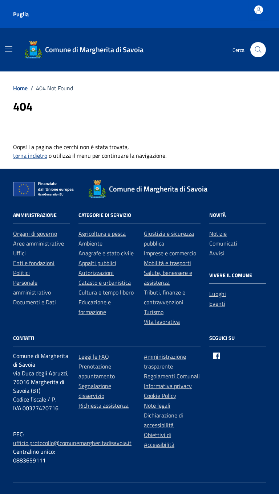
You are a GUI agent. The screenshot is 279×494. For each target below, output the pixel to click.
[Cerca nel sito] (258, 50)
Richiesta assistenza (103, 405)
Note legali (157, 405)
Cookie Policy (160, 395)
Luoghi (217, 293)
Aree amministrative (38, 243)
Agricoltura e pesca (102, 233)
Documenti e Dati (34, 302)
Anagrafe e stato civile (106, 253)
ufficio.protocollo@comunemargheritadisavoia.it (72, 443)
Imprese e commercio (170, 253)
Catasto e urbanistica (104, 282)
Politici (21, 272)
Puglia (21, 14)
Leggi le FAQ (93, 356)
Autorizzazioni (96, 272)
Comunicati (223, 243)
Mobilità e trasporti (167, 263)
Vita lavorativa (162, 321)
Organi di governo (35, 233)
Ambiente (90, 243)
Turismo (153, 312)
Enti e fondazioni (33, 263)
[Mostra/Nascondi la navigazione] (8, 49)
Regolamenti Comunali (172, 376)
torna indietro (30, 155)
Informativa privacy (168, 386)
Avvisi (216, 253)
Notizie (218, 233)
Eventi (217, 303)
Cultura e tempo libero (106, 292)
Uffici (19, 253)
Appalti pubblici (97, 263)
